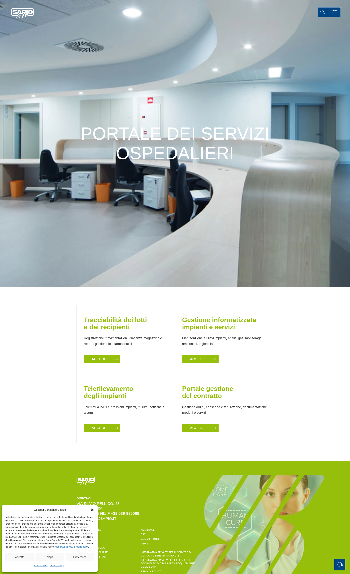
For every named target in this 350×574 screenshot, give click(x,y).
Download (83, 570)
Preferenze (79, 556)
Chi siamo (83, 543)
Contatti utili (86, 565)
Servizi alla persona (91, 547)
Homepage (148, 529)
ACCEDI (98, 359)
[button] (92, 510)
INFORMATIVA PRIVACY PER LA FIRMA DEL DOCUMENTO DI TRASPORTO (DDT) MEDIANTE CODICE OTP (168, 563)
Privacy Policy (57, 565)
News (144, 543)
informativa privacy (64, 547)
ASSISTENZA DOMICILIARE (92, 552)
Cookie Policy (41, 565)
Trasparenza (85, 534)
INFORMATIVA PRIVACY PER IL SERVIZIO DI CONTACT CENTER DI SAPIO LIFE (166, 554)
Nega (50, 556)
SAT (143, 534)
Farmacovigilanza (89, 529)
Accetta (19, 556)
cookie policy (81, 547)
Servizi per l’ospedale (92, 557)
